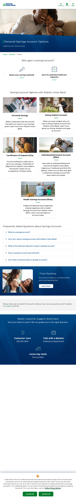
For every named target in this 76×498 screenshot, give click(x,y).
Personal (12, 54)
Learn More (46, 286)
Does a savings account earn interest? (23, 253)
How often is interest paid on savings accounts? (27, 260)
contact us (9, 306)
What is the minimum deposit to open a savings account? (31, 246)
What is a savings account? (19, 232)
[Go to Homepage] (8, 4)
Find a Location (38, 357)
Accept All (30, 494)
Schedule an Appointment (53, 341)
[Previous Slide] (4, 74)
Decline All (46, 494)
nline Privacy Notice (53, 488)
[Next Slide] (72, 74)
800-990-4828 (22, 341)
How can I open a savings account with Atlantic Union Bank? (32, 239)
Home (5, 54)
